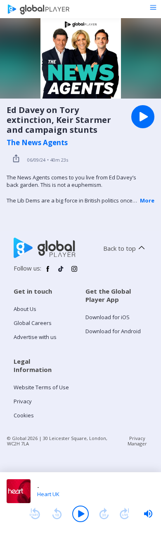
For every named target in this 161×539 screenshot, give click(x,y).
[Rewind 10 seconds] (57, 514)
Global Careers (33, 323)
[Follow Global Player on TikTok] (61, 272)
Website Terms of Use (41, 387)
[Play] (80, 514)
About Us (25, 309)
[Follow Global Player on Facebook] (48, 272)
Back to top (119, 248)
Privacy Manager (137, 440)
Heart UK (48, 494)
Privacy (23, 401)
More (147, 200)
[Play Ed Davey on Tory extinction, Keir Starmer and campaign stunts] (142, 116)
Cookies (24, 415)
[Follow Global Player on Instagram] (74, 272)
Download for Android (113, 331)
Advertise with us (35, 337)
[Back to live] (124, 514)
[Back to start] (34, 514)
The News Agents (37, 142)
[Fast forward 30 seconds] (104, 514)
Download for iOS (107, 317)
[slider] (148, 513)
